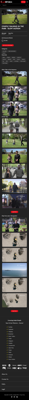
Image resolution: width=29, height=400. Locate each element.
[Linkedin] (17, 397)
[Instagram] (14, 397)
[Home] (6, 2)
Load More (14, 211)
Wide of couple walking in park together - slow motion (12, 174)
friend (14, 59)
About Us (4, 374)
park (3, 61)
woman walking (22, 61)
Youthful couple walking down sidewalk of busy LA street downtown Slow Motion (12, 205)
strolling (23, 59)
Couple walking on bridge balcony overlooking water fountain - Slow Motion (12, 190)
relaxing (18, 59)
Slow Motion (4, 51)
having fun (4, 59)
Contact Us (5, 379)
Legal (3, 389)
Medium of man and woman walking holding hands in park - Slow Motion (12, 97)
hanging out (19, 57)
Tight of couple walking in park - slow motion (12, 159)
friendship (9, 59)
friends (4, 57)
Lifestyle (4, 53)
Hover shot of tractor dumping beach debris (12, 289)
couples (11, 61)
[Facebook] (11, 397)
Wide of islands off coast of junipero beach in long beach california (12, 274)
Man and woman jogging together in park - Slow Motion (12, 228)
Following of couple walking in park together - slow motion (12, 129)
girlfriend (13, 57)
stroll (7, 61)
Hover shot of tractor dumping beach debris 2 (12, 259)
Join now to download (7, 45)
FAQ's (3, 384)
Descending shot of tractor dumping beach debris (12, 243)
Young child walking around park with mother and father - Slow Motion (12, 144)
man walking (16, 61)
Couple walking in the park (11, 82)
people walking (5, 63)
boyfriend (8, 57)
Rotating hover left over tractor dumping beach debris (12, 304)
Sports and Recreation (12, 51)
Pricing (23, 1)
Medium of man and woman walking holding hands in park (12, 112)
